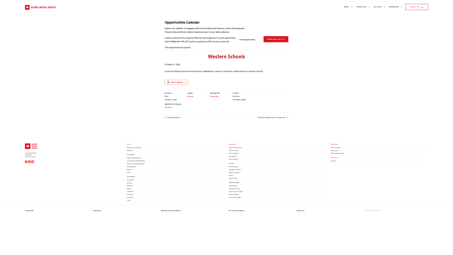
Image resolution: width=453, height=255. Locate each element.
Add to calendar (177, 82)
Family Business (174, 117)
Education (168, 107)
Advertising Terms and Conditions (171, 210)
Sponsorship (214, 96)
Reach (128, 144)
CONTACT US (417, 6)
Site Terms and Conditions (236, 210)
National (190, 96)
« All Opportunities (247, 39)
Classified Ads (29, 210)
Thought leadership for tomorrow (271, 117)
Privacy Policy (97, 210)
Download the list (276, 39)
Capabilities (232, 144)
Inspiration (334, 144)
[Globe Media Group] (40, 11)
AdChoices (300, 210)
